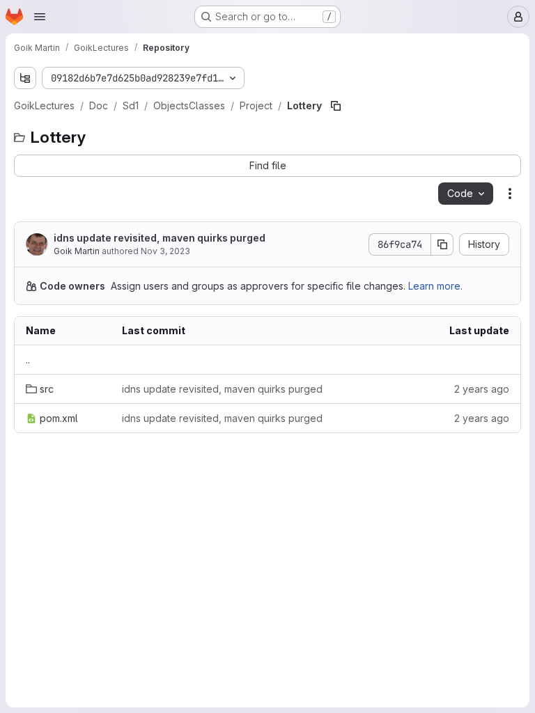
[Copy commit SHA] (442, 244)
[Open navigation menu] (40, 17)
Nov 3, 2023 (165, 251)
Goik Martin (77, 251)
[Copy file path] (336, 106)
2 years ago (481, 389)
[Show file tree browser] (25, 78)
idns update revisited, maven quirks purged (159, 238)
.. (28, 360)
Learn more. (435, 286)
